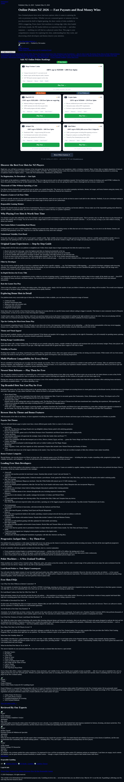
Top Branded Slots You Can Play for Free (63, 55)
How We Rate (35, 771)
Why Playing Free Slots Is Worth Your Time (42, 54)
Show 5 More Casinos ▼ (62, 155)
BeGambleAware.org (78, 159)
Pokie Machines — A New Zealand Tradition (51, 57)
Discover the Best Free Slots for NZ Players (14, 54)
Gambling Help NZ (11, 764)
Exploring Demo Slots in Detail (99, 54)
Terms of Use (14, 771)
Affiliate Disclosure (25, 771)
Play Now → (62, 85)
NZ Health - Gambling (26, 764)
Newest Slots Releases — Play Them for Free (34, 55)
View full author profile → (9, 703)
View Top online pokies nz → (27, 41)
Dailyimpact (4, 1)
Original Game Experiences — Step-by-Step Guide (73, 54)
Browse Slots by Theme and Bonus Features (90, 55)
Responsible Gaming (46, 771)
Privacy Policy (5, 771)
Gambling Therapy (41, 764)
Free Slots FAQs (72, 57)
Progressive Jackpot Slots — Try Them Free (22, 57)
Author (3, 3)
